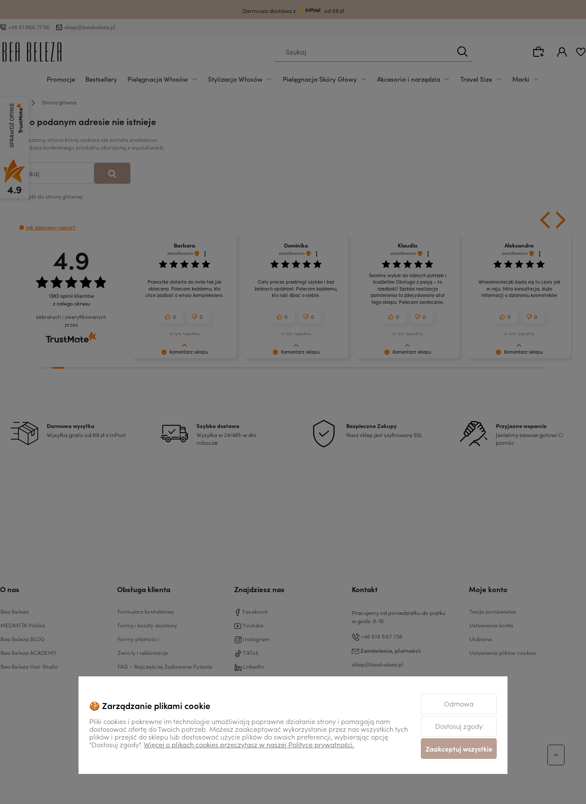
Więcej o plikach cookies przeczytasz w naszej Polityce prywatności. (249, 744)
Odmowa (459, 703)
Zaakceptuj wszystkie (459, 748)
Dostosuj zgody (459, 726)
